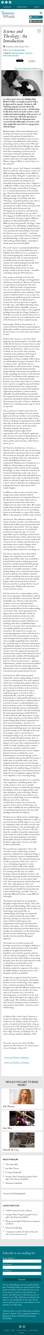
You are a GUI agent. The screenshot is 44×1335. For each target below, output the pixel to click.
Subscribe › (37, 21)
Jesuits (36, 7)
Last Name (8, 1270)
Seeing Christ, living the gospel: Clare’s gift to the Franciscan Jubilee (22, 1177)
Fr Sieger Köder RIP (13, 1172)
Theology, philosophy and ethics (18, 54)
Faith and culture (18, 53)
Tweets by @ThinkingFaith (14, 1193)
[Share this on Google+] (32, 61)
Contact (21, 1333)
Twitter (10, 2)
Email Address (9, 1258)
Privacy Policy (21, 1330)
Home (6, 1330)
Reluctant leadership (14, 1183)
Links (13, 1330)
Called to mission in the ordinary (19, 1210)
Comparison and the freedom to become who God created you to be (22, 1233)
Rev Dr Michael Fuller (17, 50)
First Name (8, 1264)
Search (2, 2)
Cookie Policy (33, 1330)
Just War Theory (12, 1168)
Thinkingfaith (22, 7)
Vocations (7, 7)
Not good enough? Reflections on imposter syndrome (23, 1222)
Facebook (6, 2)
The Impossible (12, 1164)
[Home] (8, 14)
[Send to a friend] (40, 61)
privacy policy (15, 1302)
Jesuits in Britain (33, 1311)
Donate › (36, 17)
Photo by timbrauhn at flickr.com (28, 68)
